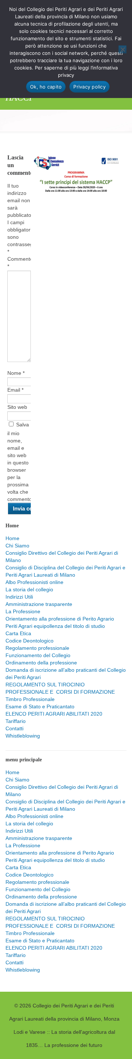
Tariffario (16, 721)
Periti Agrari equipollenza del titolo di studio (55, 626)
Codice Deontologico (30, 641)
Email (15, 390)
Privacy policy (89, 87)
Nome (16, 373)
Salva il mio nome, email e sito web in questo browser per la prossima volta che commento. (20, 462)
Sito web (17, 407)
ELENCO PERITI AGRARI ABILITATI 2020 (54, 714)
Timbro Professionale (30, 699)
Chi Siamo (17, 546)
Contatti (14, 728)
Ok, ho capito (46, 87)
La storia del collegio (29, 589)
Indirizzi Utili (19, 597)
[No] (122, 49)
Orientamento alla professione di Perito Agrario (60, 619)
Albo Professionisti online (34, 582)
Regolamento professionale (37, 648)
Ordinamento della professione (41, 663)
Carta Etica (18, 633)
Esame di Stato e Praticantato (40, 706)
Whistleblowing (23, 736)
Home (12, 538)
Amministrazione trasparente (39, 604)
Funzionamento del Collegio (38, 655)
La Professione (23, 611)
